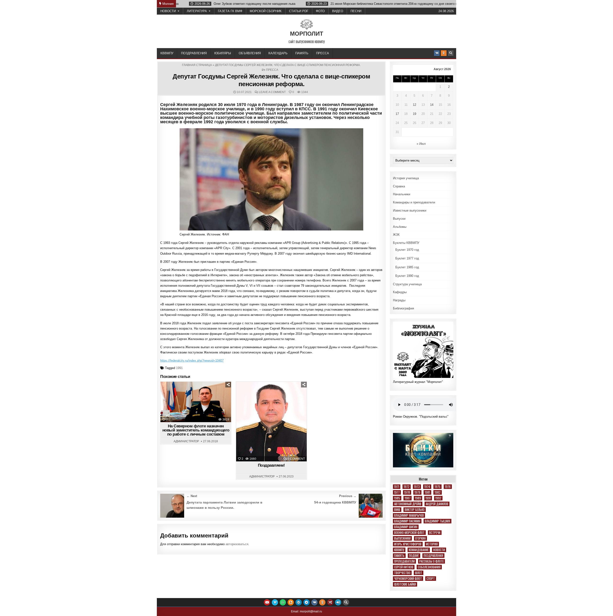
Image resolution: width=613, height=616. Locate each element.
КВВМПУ (166, 53)
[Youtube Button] (267, 602)
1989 (418, 498)
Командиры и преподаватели (414, 202)
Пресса (322, 53)
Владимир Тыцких (437, 521)
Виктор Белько (415, 509)
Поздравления (194, 53)
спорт (430, 578)
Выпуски (399, 218)
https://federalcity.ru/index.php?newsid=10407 (192, 360)
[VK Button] (437, 53)
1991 (179, 368)
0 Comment (296, 458)
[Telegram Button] (306, 602)
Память (301, 53)
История (432, 544)
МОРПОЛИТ (306, 33)
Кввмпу (399, 550)
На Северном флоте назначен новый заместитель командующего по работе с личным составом (195, 430)
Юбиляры (222, 53)
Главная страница (197, 65)
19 (414, 114)
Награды (399, 300)
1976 (448, 486)
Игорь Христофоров (407, 544)
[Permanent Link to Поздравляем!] (271, 421)
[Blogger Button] (291, 602)
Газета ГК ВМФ (230, 11)
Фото (320, 11)
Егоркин (420, 538)
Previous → (347, 496)
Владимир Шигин (405, 527)
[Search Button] (451, 53)
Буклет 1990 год (407, 276)
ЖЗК (396, 234)
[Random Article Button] (330, 602)
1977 (397, 492)
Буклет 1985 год (407, 267)
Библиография (403, 308)
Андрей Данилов (437, 504)
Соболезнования (429, 567)
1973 (417, 486)
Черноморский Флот (408, 578)
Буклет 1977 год (407, 258)
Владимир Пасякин (407, 521)
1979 (417, 492)
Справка (399, 186)
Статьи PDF (298, 11)
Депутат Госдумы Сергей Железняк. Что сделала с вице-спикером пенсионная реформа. (271, 80)
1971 (396, 486)
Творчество (402, 573)
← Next (192, 496)
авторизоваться (237, 544)
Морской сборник (266, 11)
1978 (407, 492)
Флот (418, 573)
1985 (397, 498)
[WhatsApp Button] (283, 602)
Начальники (401, 194)
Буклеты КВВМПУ (406, 243)
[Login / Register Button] (338, 602)
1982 (438, 492)
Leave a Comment (272, 92)
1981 (427, 492)
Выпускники (402, 538)
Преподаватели (404, 561)
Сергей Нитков (403, 567)
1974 (427, 486)
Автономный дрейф (407, 504)
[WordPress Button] (298, 602)
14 (431, 104)
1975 (437, 486)
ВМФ (397, 509)
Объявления (250, 53)
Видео (337, 11)
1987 (407, 498)
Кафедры (400, 292)
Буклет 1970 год (407, 250)
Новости (168, 11)
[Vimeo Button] (275, 602)
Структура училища (407, 284)
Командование (419, 550)
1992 (438, 498)
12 (414, 104)
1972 (406, 486)
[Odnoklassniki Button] (444, 53)
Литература (197, 11)
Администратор (186, 441)
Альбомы (399, 227)
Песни (356, 11)
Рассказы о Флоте (431, 561)
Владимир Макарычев (409, 515)
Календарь (278, 53)
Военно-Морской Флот (409, 532)
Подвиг (414, 555)
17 (397, 114)
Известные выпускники (409, 210)
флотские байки (405, 584)
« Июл (421, 144)
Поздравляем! (271, 465)
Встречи (434, 532)
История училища (406, 178)
